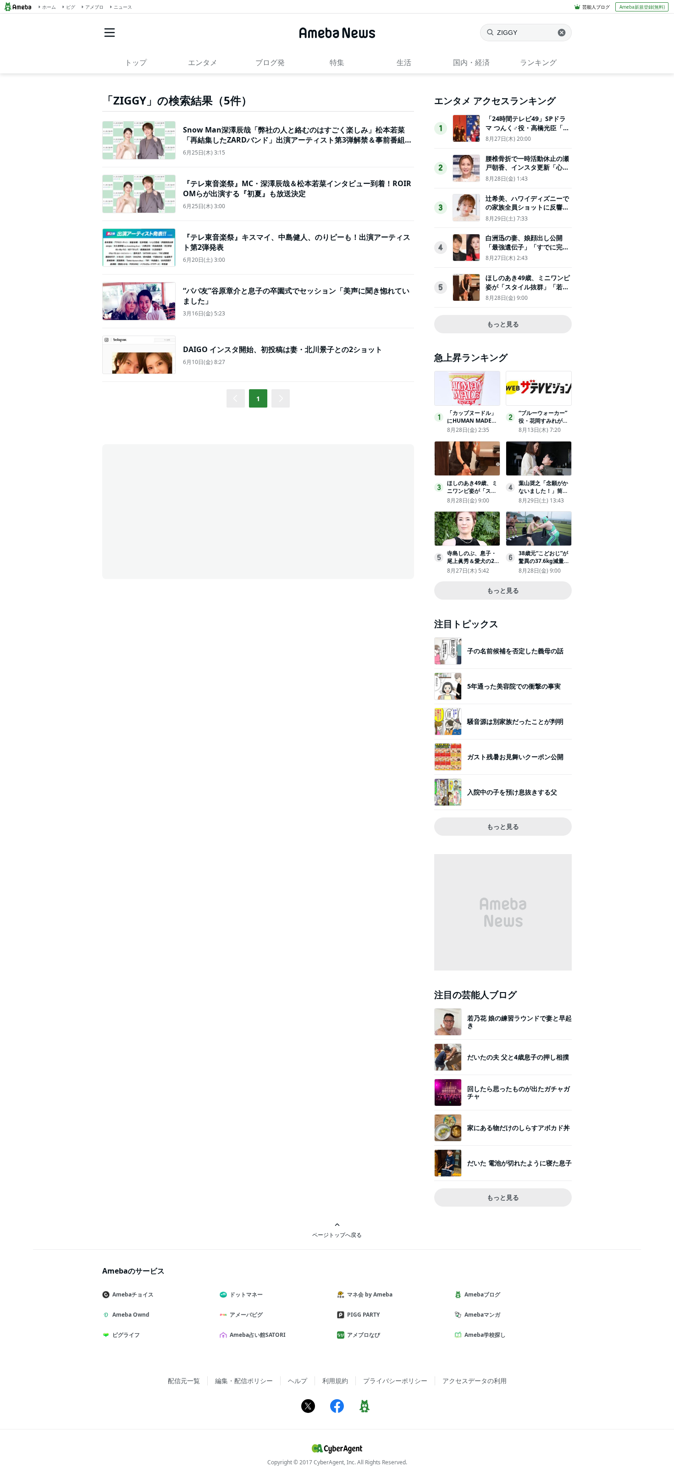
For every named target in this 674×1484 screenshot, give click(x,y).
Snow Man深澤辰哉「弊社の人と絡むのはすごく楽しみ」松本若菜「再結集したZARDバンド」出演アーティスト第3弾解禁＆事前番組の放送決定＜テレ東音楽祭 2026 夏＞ (297, 140)
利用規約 (335, 1380)
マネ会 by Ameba (369, 1294)
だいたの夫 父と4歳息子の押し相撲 (518, 1057)
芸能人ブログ (596, 7)
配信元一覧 (184, 1380)
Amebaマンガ (482, 1314)
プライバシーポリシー (395, 1380)
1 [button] (258, 398)
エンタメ (202, 62)
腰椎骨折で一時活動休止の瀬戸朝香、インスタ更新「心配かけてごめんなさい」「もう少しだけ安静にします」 (527, 172)
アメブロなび (363, 1335)
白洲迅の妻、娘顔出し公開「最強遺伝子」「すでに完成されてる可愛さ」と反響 (527, 246)
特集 (337, 62)
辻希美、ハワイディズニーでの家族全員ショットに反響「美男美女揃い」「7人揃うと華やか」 (527, 212)
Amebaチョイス (133, 1294)
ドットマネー (246, 1294)
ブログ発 (270, 62)
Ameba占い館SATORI (258, 1335)
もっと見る (503, 324)
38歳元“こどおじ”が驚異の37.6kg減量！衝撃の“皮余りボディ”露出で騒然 (544, 564)
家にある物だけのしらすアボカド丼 (518, 1127)
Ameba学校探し (485, 1335)
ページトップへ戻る (337, 1234)
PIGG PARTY (363, 1314)
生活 (404, 62)
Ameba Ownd (130, 1314)
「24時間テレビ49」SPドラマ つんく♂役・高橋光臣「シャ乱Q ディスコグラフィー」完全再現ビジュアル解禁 (527, 132)
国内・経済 (471, 62)
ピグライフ (126, 1335)
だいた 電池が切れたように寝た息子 (519, 1163)
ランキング (538, 62)
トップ (136, 62)
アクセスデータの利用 (474, 1380)
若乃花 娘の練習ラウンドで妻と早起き (519, 1022)
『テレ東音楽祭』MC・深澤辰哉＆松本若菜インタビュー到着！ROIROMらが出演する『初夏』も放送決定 (297, 188)
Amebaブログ (482, 1294)
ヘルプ (297, 1380)
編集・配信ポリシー (244, 1380)
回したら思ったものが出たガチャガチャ (518, 1092)
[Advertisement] (185, 510)
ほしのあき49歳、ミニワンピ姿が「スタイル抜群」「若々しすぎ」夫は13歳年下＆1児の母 (528, 291)
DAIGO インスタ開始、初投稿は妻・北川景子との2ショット (282, 349)
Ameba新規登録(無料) (642, 7)
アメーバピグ (246, 1314)
